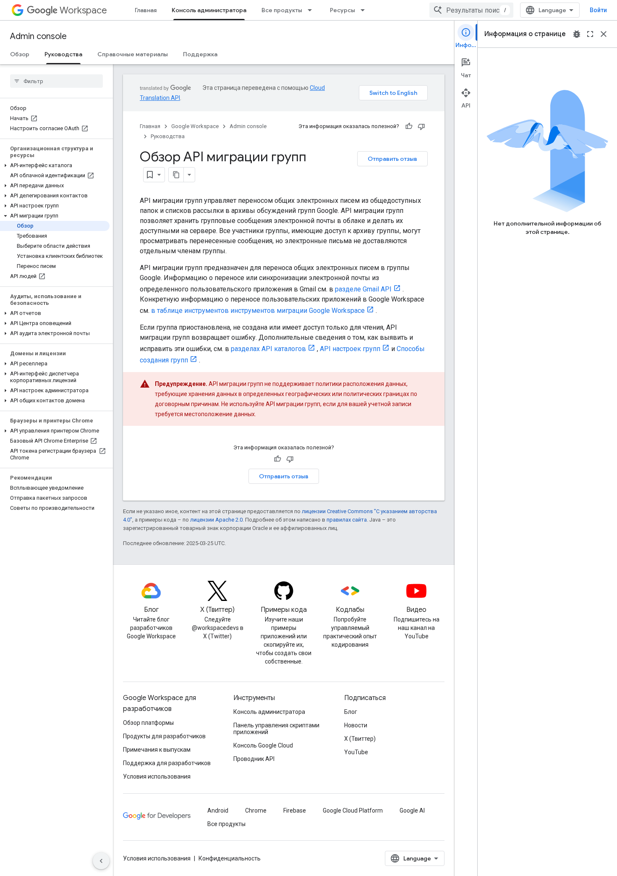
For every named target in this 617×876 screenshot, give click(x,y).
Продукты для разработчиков (164, 736)
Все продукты (281, 10)
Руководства (63, 54)
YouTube (356, 752)
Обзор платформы (148, 722)
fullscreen (590, 34)
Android (217, 810)
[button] (55, 165)
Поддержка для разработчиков (167, 763)
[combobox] (471, 10)
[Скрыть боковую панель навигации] (101, 860)
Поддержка (200, 54)
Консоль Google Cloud (263, 745)
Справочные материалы (132, 54)
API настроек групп (350, 349)
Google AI (412, 810)
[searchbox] (56, 81)
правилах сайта (347, 520)
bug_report (577, 34)
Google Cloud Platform (353, 810)
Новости (355, 725)
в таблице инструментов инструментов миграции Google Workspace (258, 311)
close (604, 34)
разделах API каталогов (268, 349)
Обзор (19, 54)
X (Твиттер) (360, 738)
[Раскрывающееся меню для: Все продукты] (312, 10)
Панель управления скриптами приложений (276, 728)
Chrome (256, 810)
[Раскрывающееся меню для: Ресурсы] (365, 10)
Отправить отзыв (392, 159)
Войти (598, 10)
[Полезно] (409, 126)
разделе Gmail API (363, 289)
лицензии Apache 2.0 (216, 520)
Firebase (294, 810)
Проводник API (254, 758)
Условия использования (157, 776)
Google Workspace (195, 126)
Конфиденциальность (230, 858)
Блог (350, 711)
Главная (146, 10)
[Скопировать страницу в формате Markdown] (176, 175)
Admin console (38, 36)
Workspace (83, 10)
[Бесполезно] (421, 126)
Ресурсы (342, 10)
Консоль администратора (209, 10)
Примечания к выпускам (157, 749)
